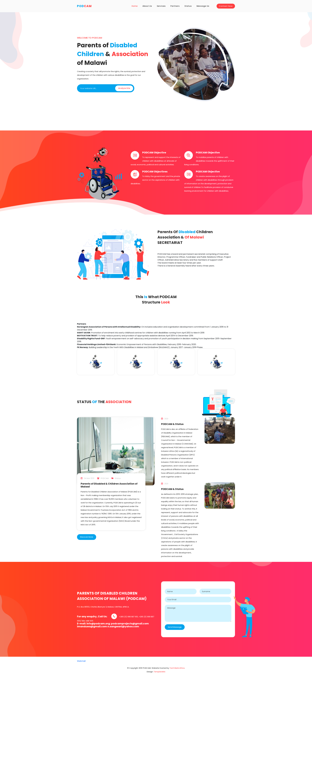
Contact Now (226, 6)
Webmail (81, 661)
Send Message (175, 627)
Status (188, 6)
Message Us (203, 6)
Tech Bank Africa (177, 668)
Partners (175, 6)
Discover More (86, 537)
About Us (147, 6)
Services (161, 6)
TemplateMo (159, 671)
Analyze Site (124, 88)
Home (135, 6)
